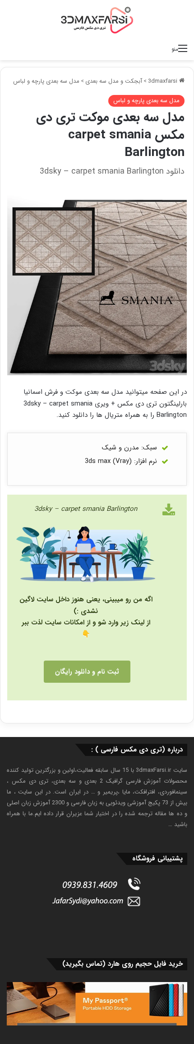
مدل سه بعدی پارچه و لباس (46, 81)
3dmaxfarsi (163, 81)
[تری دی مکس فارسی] (97, 19)
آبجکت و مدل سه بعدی (113, 81)
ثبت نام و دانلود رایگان (87, 671)
